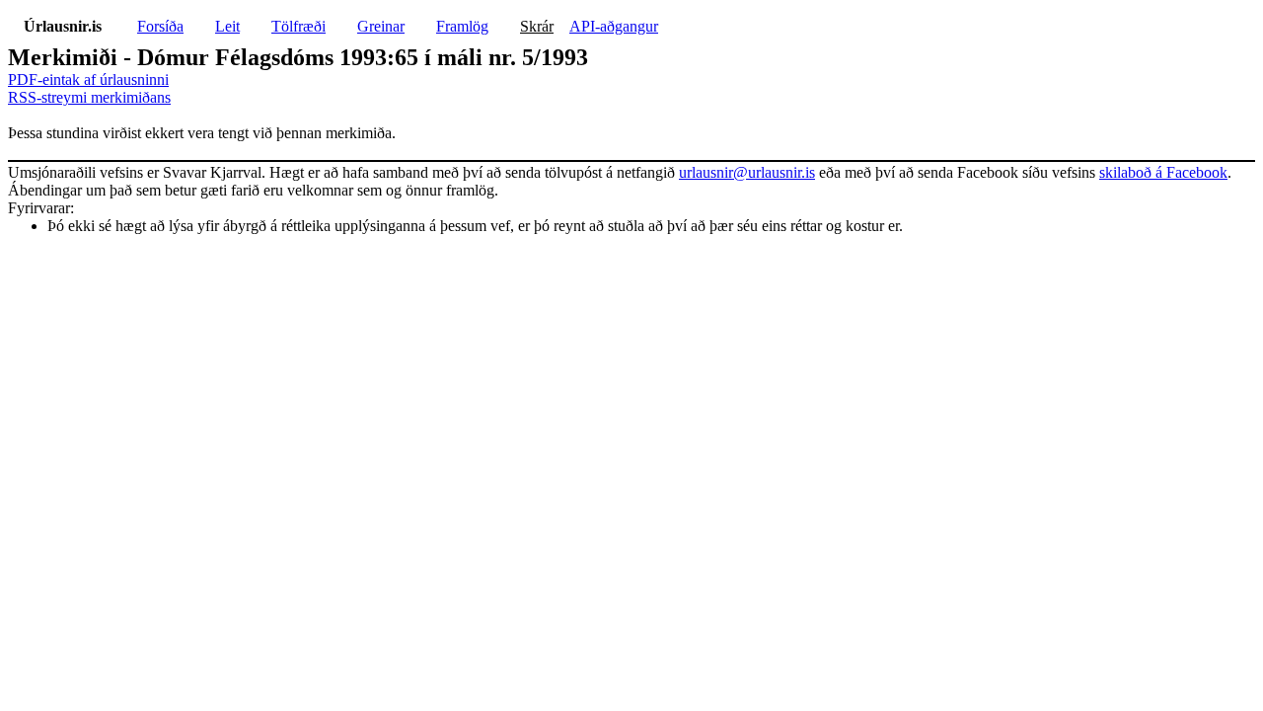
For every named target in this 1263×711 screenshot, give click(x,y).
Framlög (462, 26)
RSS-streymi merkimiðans (89, 97)
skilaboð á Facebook (1163, 172)
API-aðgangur (613, 26)
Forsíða (160, 26)
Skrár (537, 26)
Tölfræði (298, 26)
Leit (227, 26)
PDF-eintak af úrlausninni (88, 79)
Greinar (381, 26)
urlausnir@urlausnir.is (747, 172)
